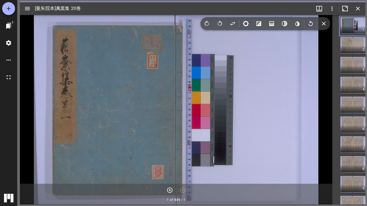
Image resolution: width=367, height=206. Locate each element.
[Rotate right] (206, 23)
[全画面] (8, 77)
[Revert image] (310, 23)
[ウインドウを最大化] (345, 8)
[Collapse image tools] (323, 23)
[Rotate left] (219, 23)
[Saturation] (271, 23)
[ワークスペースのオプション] (8, 60)
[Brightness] (245, 23)
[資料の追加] (8, 8)
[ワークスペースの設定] (8, 42)
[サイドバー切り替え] (27, 8)
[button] (352, 26)
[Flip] (232, 23)
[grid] (348, 109)
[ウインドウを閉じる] (357, 8)
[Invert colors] (297, 23)
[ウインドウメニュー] (319, 8)
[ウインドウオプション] (332, 8)
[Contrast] (258, 23)
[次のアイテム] (169, 190)
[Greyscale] (284, 23)
